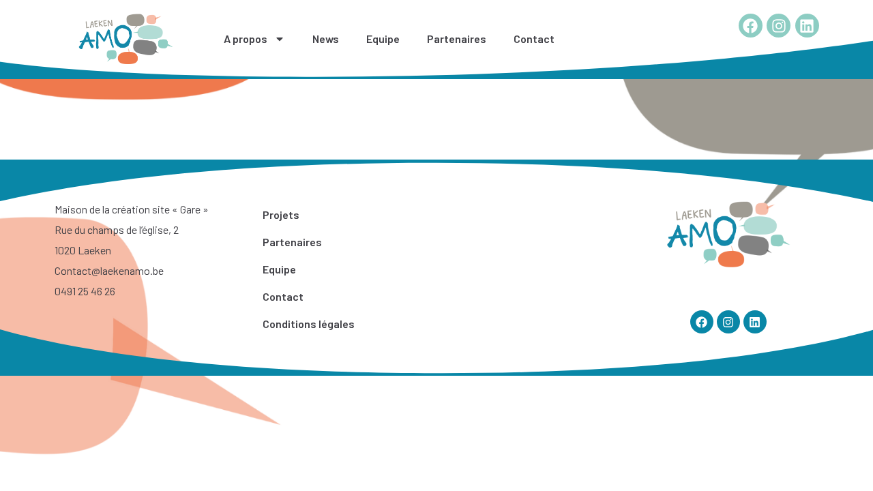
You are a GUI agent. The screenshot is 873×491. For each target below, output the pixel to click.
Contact (534, 38)
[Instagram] (778, 26)
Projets (281, 214)
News (325, 38)
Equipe (383, 38)
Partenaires (456, 38)
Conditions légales (309, 323)
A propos (245, 38)
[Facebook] (751, 26)
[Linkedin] (807, 26)
